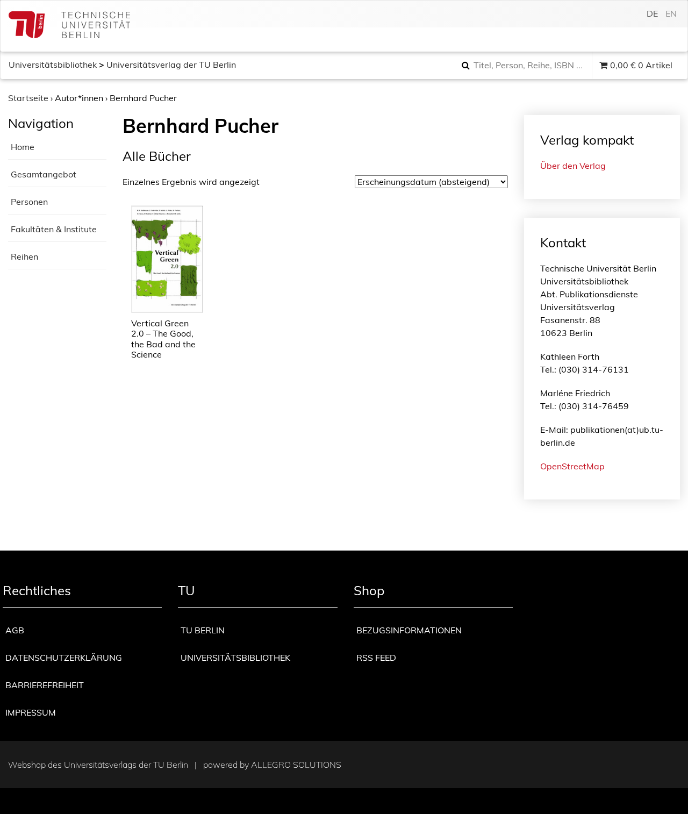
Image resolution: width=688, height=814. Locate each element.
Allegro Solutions (296, 764)
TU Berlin (203, 630)
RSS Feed (376, 657)
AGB (14, 630)
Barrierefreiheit (44, 685)
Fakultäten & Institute (54, 229)
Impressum (30, 712)
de (652, 13)
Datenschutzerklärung (63, 657)
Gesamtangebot (43, 174)
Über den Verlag (573, 165)
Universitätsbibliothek (53, 64)
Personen (29, 201)
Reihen (24, 256)
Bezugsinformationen (409, 630)
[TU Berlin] (69, 26)
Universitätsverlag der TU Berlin (171, 64)
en (671, 13)
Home (22, 146)
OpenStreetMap (572, 466)
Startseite (28, 97)
